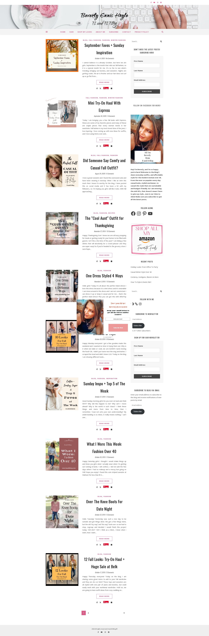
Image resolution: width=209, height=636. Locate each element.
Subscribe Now (118, 327)
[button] (118, 305)
